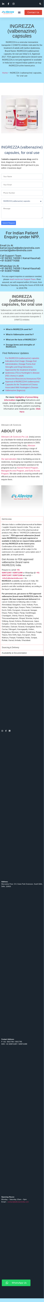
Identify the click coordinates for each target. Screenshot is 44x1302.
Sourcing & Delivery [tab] (10, 647)
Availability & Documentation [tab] (14, 653)
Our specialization (9, 459)
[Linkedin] (9, 731)
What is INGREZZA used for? (19, 329)
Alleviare (31, 446)
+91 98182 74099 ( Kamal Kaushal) (20, 258)
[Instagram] (2, 731)
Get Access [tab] (7, 519)
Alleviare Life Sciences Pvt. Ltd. (15, 437)
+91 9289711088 (10, 260)
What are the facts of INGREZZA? (21, 340)
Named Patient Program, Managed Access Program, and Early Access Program (20, 471)
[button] (40, 4)
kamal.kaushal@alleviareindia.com (20, 247)
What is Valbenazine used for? (20, 334)
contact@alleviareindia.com (16, 250)
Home (5, 73)
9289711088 (18, 573)
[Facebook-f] (6, 731)
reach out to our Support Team (23, 279)
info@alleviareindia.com (12, 578)
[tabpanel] (21, 583)
